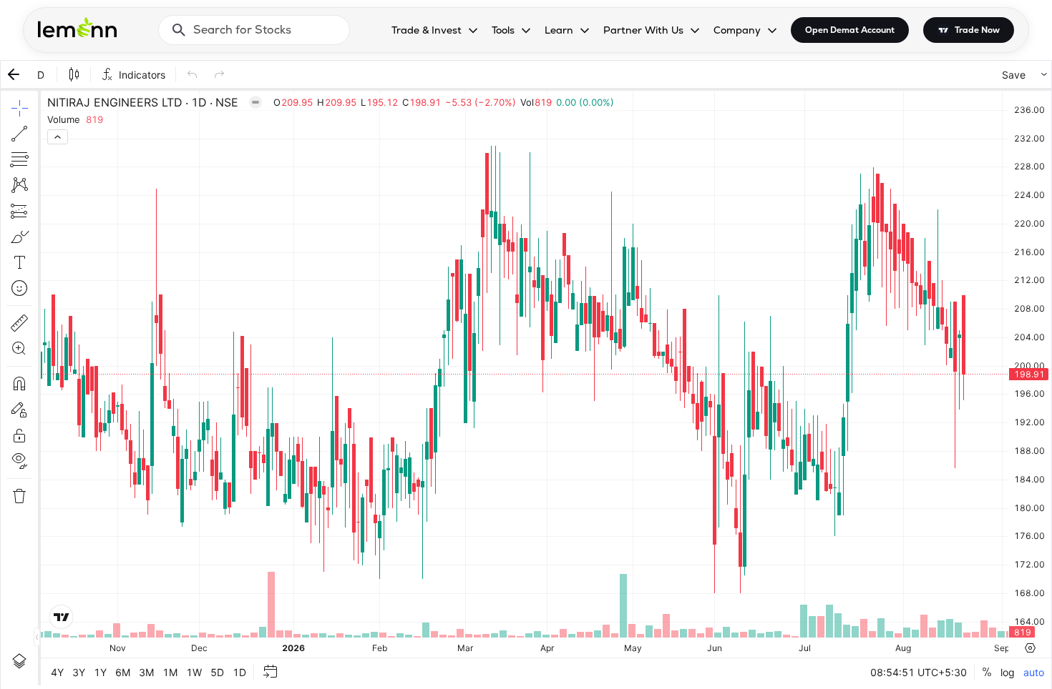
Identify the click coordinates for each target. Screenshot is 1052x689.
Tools (503, 30)
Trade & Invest (426, 30)
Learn (559, 30)
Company (737, 30)
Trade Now (977, 30)
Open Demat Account (850, 30)
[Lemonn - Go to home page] (77, 27)
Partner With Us (643, 30)
